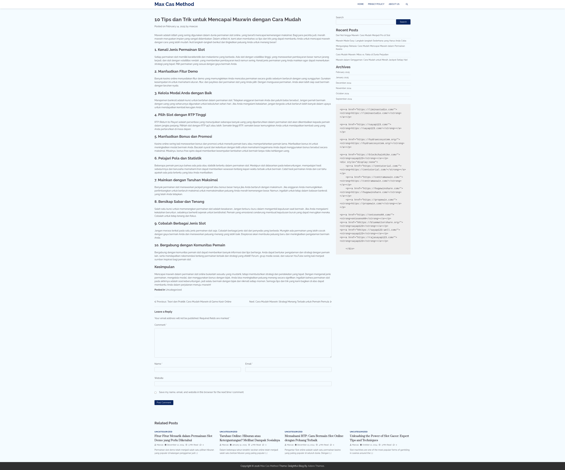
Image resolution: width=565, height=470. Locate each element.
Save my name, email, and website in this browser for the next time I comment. (201, 392)
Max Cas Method (174, 4)
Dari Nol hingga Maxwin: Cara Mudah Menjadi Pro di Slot (363, 35)
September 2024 (344, 99)
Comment (160, 324)
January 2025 (342, 77)
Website (158, 378)
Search (340, 17)
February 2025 (343, 72)
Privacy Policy (376, 4)
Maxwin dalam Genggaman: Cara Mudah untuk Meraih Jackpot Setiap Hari (372, 60)
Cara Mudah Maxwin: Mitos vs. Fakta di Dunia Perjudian (362, 54)
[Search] (407, 4)
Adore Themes (316, 466)
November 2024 (343, 88)
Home (361, 4)
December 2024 (343, 83)
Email (249, 363)
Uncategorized (174, 289)
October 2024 (342, 93)
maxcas (193, 26)
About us (394, 4)
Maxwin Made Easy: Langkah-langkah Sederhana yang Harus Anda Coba (371, 41)
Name (158, 363)
